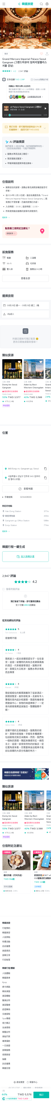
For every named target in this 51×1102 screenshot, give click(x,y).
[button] (25, 128)
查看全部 (25, 278)
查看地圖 (28, 488)
